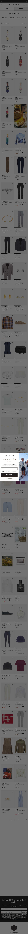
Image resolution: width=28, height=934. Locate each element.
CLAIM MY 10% (9, 474)
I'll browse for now (9, 478)
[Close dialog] (26, 454)
